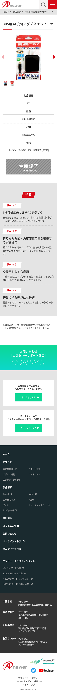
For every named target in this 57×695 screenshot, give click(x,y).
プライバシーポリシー (28, 678)
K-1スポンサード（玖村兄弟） (16, 578)
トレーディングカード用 (39, 505)
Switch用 (33, 494)
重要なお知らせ (10, 468)
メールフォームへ (28, 427)
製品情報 (7, 487)
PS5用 (31, 499)
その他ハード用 (10, 510)
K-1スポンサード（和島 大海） (16, 584)
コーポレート (34, 474)
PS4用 (5, 505)
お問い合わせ (10, 533)
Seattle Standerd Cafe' (13, 573)
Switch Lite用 (9, 499)
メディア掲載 (9, 474)
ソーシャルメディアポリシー (28, 681)
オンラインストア (12, 541)
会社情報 (7, 518)
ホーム (6, 454)
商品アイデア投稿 (12, 549)
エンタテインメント (12, 479)
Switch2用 (7, 494)
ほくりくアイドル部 (12, 568)
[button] (54, 57)
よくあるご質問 (28, 397)
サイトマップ (28, 684)
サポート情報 (34, 468)
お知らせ (7, 462)
